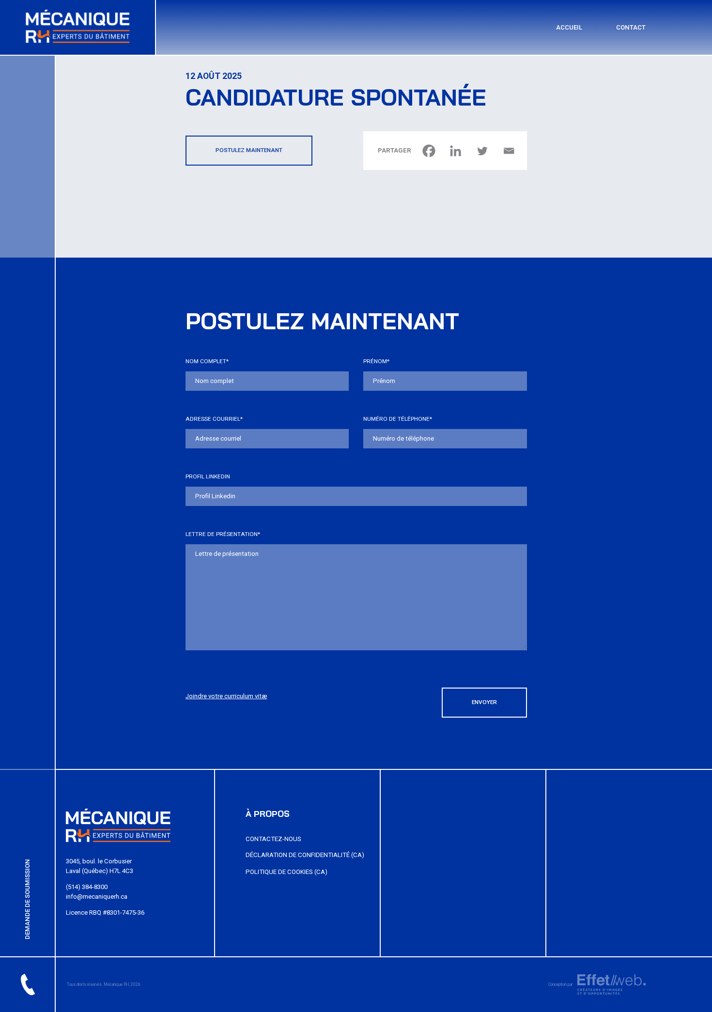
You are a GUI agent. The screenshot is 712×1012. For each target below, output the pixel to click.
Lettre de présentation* (223, 534)
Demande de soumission (27, 899)
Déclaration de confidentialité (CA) (305, 855)
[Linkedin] (455, 150)
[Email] (508, 150)
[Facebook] (428, 150)
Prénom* (376, 361)
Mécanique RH (116, 984)
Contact (631, 27)
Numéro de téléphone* (397, 418)
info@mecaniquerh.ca (96, 896)
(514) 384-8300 (87, 886)
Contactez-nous (273, 839)
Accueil (569, 27)
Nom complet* (207, 361)
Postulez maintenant (249, 150)
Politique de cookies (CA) (286, 871)
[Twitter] (482, 150)
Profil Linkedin (208, 476)
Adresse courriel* (214, 418)
